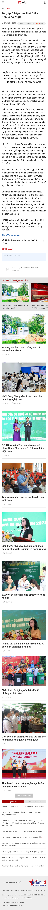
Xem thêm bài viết (24, 795)
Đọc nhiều (13, 801)
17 (17, 814)
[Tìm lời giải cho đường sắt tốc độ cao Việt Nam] (24, 478)
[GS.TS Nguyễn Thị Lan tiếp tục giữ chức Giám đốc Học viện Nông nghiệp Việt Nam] (24, 426)
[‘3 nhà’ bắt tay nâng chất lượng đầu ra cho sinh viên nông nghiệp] (24, 625)
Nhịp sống (6, 697)
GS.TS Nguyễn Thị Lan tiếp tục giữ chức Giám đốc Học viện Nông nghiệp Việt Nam (23, 448)
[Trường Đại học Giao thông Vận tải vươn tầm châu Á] (15, 292)
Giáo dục (6, 354)
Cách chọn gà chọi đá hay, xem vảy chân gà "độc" (21, 851)
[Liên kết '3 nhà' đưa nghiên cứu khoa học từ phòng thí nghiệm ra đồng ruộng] (24, 527)
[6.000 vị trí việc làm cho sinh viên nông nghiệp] (24, 576)
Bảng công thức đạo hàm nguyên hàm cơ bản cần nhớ (23, 806)
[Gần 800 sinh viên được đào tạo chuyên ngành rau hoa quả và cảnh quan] (24, 718)
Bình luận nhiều (35, 801)
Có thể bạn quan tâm (15, 280)
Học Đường (7, 504)
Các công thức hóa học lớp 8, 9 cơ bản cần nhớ (20, 837)
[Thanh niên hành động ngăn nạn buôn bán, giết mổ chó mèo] (24, 764)
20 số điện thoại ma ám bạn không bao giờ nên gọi (22, 831)
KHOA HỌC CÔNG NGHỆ (11, 403)
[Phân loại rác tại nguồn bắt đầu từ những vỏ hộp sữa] (24, 671)
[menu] (3, 2)
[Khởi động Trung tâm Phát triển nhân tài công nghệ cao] (24, 377)
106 (42, 837)
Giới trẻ (8, 9)
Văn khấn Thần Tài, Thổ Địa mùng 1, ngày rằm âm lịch (23, 866)
